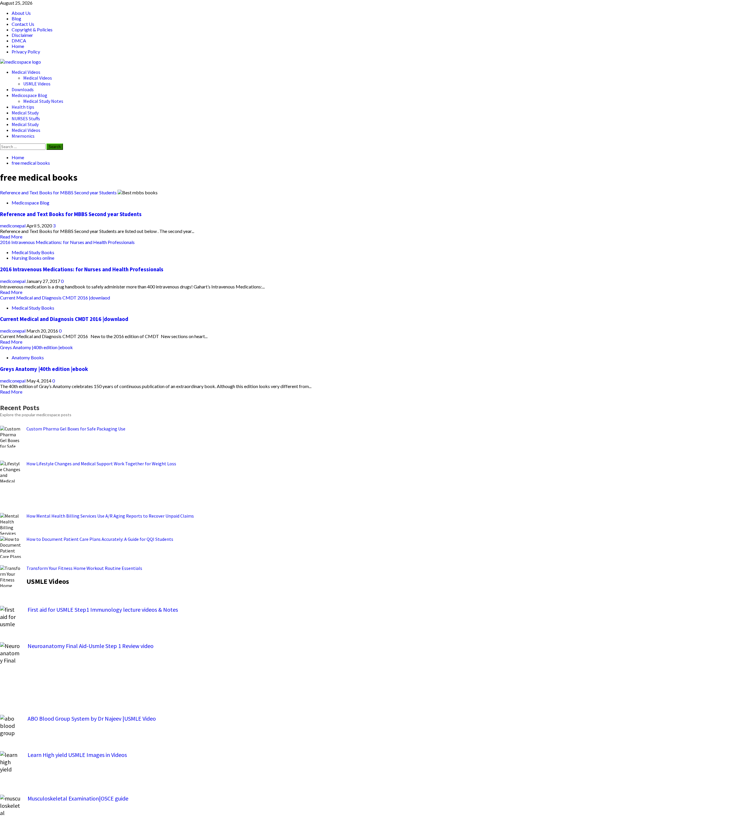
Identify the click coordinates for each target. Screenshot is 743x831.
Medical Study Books (33, 252)
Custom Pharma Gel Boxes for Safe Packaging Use (75, 429)
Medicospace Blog (29, 95)
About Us (21, 13)
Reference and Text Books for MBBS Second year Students (58, 192)
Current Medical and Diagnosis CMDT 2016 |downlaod (55, 297)
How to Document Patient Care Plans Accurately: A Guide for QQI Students (99, 539)
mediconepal (13, 225)
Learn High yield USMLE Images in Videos (77, 754)
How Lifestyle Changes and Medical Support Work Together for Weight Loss (101, 463)
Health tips (23, 107)
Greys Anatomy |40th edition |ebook (36, 347)
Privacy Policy (26, 51)
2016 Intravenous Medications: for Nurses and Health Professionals (67, 242)
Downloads (23, 89)
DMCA (19, 40)
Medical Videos (26, 72)
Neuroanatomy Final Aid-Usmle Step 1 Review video (91, 645)
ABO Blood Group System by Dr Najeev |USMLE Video (92, 718)
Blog (16, 18)
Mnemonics (23, 136)
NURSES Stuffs (26, 118)
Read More (11, 236)
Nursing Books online (33, 258)
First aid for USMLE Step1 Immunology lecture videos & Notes (103, 609)
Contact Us (23, 24)
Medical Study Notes (43, 101)
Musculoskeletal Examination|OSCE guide (78, 798)
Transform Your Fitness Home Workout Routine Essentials (84, 568)
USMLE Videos (37, 84)
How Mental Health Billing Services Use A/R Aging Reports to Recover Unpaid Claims (110, 516)
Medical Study (25, 113)
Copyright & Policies (32, 29)
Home (18, 46)
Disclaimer (22, 35)
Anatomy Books (28, 357)
